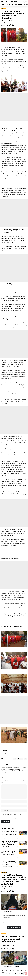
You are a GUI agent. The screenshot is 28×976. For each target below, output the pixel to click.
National (4, 872)
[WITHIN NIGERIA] (14, 1)
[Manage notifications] (26, 973)
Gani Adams (19, 750)
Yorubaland (8, 753)
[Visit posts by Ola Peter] (2, 764)
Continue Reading (14, 927)
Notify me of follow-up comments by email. (13, 814)
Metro (3, 8)
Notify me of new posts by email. (11, 818)
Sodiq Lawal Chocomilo (7, 866)
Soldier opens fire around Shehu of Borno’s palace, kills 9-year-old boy (9, 863)
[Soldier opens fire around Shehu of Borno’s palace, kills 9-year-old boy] (23, 863)
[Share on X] (4, 25)
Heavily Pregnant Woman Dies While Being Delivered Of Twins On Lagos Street (9, 843)
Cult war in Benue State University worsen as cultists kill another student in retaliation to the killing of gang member (9, 853)
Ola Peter (4, 20)
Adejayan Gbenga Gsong (7, 838)
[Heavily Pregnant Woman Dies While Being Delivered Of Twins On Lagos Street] (23, 843)
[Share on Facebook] (6, 973)
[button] (2, 2)
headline (3, 753)
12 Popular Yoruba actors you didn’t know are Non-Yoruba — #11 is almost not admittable (14, 231)
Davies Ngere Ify (6, 846)
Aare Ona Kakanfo (12, 750)
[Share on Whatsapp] (12, 973)
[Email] (7, 25)
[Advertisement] (14, 107)
